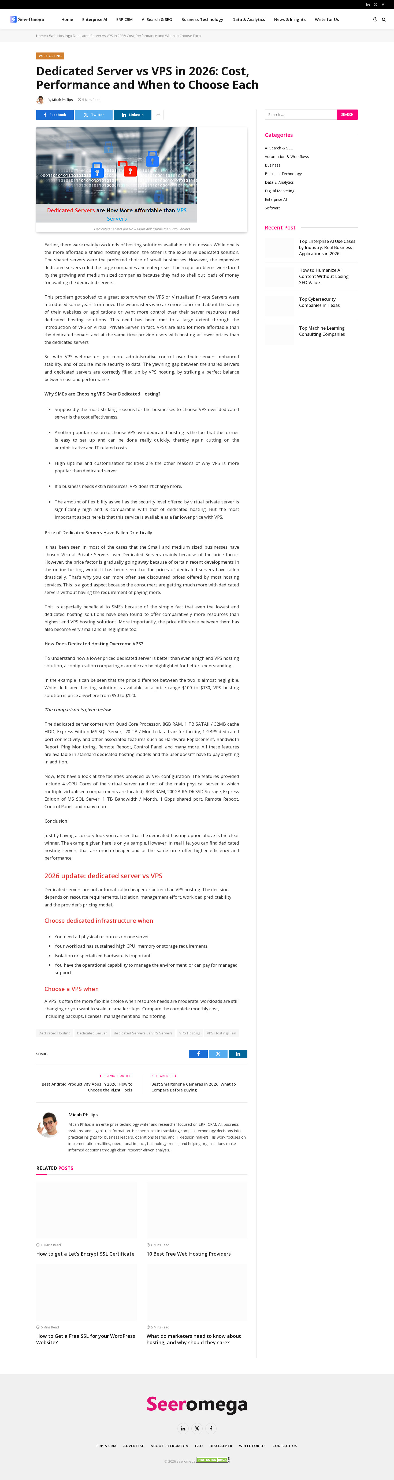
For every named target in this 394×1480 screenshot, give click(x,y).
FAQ (199, 1445)
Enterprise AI (94, 19)
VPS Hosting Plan (221, 1033)
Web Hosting (59, 35)
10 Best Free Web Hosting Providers (189, 1254)
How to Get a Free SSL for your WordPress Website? (85, 1339)
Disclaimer (221, 1445)
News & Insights (290, 19)
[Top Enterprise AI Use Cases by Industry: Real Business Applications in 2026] (279, 248)
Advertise (133, 1445)
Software (273, 207)
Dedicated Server (92, 1033)
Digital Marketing (279, 190)
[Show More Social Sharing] (158, 115)
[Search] (383, 19)
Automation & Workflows (287, 156)
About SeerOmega (169, 1445)
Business (272, 165)
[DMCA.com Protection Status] (213, 1461)
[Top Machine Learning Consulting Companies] (279, 335)
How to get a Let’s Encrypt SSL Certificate (85, 1254)
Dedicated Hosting (54, 1033)
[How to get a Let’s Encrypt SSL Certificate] (86, 1210)
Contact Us (285, 1445)
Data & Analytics (248, 19)
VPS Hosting (189, 1033)
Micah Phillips (62, 99)
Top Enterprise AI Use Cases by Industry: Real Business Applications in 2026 (327, 247)
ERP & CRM (106, 1445)
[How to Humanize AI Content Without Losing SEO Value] (279, 277)
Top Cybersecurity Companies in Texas (319, 302)
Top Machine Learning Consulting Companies (322, 331)
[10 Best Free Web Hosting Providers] (197, 1210)
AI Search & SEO (157, 19)
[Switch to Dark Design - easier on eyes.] (375, 19)
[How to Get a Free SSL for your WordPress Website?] (86, 1292)
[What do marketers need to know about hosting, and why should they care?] (197, 1292)
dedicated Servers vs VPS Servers (143, 1033)
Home (67, 19)
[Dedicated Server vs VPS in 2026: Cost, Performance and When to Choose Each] (116, 221)
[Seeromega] (27, 19)
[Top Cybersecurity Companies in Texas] (279, 306)
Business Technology (202, 19)
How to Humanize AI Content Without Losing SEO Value (324, 276)
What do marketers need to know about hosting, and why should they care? (194, 1339)
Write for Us (327, 19)
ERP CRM (124, 19)
